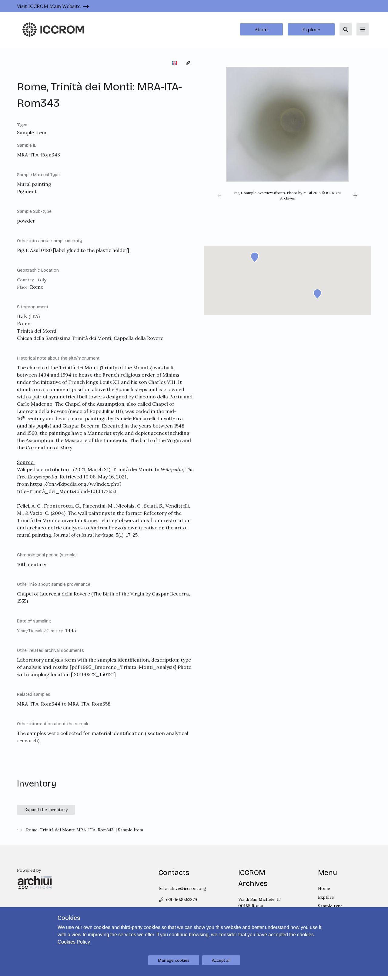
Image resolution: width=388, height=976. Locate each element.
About (261, 29)
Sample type (330, 906)
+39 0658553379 (180, 899)
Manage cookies (173, 960)
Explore (311, 29)
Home (324, 888)
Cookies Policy (74, 941)
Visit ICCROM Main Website (49, 6)
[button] (219, 195)
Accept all (221, 960)
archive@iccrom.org (185, 888)
